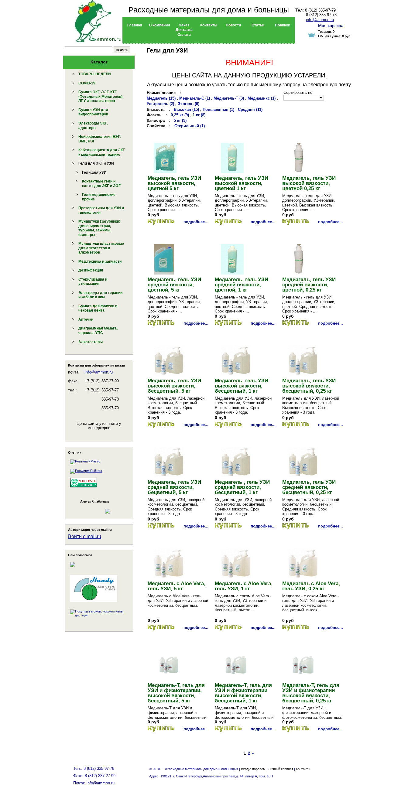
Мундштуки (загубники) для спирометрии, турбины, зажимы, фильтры (99, 228)
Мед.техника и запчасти (100, 261)
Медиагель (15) (161, 98)
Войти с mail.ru (84, 536)
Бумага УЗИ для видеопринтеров (93, 112)
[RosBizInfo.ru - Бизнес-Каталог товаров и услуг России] (90, 508)
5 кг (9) (180, 120)
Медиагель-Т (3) (229, 98)
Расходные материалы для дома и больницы (209, 9)
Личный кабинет (280, 769)
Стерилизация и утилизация (92, 281)
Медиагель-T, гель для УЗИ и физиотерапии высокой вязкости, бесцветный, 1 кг (243, 693)
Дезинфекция (90, 270)
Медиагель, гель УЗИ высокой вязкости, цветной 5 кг (174, 183)
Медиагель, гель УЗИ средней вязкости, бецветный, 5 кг (174, 487)
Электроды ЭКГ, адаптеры (93, 125)
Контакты (303, 769)
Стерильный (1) (189, 126)
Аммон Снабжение (94, 501)
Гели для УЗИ (94, 172)
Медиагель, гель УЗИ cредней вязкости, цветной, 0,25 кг (309, 285)
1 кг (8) (199, 115)
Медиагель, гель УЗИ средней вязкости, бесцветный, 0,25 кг (309, 487)
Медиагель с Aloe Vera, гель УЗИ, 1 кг (244, 586)
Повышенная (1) (218, 109)
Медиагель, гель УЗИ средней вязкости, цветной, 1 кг (241, 285)
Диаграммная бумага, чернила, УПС (98, 330)
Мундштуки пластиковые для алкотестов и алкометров (101, 247)
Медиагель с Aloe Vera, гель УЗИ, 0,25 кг (311, 586)
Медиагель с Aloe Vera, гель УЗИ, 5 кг (176, 586)
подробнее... (195, 222)
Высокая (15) (186, 109)
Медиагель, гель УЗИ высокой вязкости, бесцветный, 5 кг (174, 386)
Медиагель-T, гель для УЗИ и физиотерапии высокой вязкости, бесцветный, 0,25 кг (310, 693)
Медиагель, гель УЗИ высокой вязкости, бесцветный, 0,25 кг (309, 386)
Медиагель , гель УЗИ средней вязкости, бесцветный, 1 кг (242, 487)
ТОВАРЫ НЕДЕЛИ (94, 74)
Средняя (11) (250, 109)
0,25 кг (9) (180, 115)
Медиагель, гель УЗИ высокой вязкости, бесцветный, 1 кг (241, 386)
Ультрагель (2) (160, 103)
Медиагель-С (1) (194, 98)
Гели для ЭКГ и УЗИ (96, 163)
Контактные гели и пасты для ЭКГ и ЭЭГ (101, 183)
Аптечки (85, 319)
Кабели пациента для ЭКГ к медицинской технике (101, 152)
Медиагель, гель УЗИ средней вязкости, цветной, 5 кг (174, 285)
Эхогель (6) (188, 103)
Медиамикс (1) (262, 98)
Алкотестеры (90, 342)
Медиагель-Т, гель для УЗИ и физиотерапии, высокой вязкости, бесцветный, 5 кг (176, 693)
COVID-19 (86, 83)
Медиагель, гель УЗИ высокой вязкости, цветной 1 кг (241, 183)
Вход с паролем (253, 769)
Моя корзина (331, 25)
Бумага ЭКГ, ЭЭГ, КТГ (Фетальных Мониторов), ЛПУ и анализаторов (100, 96)
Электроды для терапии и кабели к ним (100, 295)
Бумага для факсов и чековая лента (97, 308)
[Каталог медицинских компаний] (83, 488)
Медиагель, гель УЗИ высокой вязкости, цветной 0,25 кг (309, 183)
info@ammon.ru (99, 372)
